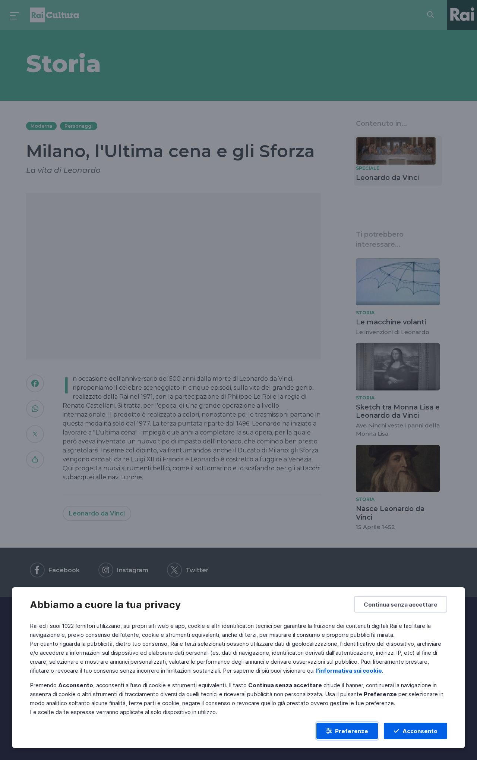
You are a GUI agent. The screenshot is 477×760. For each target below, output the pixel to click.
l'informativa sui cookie (349, 670)
